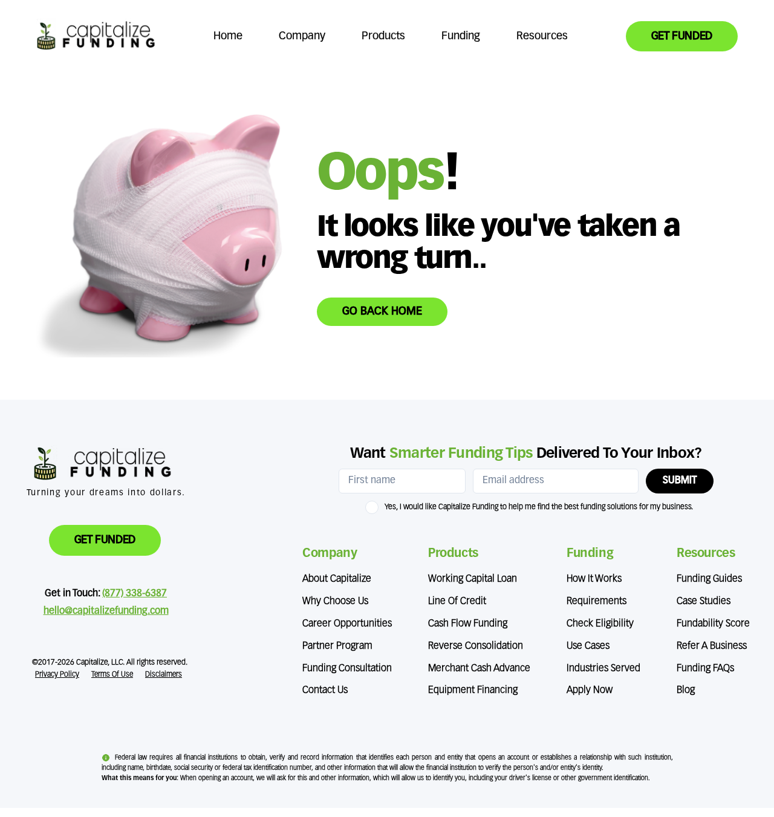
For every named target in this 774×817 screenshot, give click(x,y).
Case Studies (703, 602)
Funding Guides (709, 579)
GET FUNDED (681, 36)
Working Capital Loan (472, 579)
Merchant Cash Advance (479, 669)
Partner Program (337, 646)
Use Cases (588, 646)
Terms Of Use (112, 675)
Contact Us (325, 690)
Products (383, 36)
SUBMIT (680, 481)
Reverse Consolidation (475, 646)
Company (302, 36)
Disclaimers (163, 675)
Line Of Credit (457, 602)
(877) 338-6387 (134, 594)
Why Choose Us (335, 602)
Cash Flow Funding (467, 624)
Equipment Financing (473, 690)
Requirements (596, 602)
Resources (542, 36)
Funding (460, 36)
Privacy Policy (57, 675)
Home (227, 36)
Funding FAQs (705, 669)
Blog (686, 690)
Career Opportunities (347, 624)
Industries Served (603, 669)
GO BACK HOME (382, 311)
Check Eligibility (600, 624)
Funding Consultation (347, 669)
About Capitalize (336, 579)
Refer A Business (712, 646)
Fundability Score (713, 624)
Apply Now (590, 690)
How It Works (594, 579)
